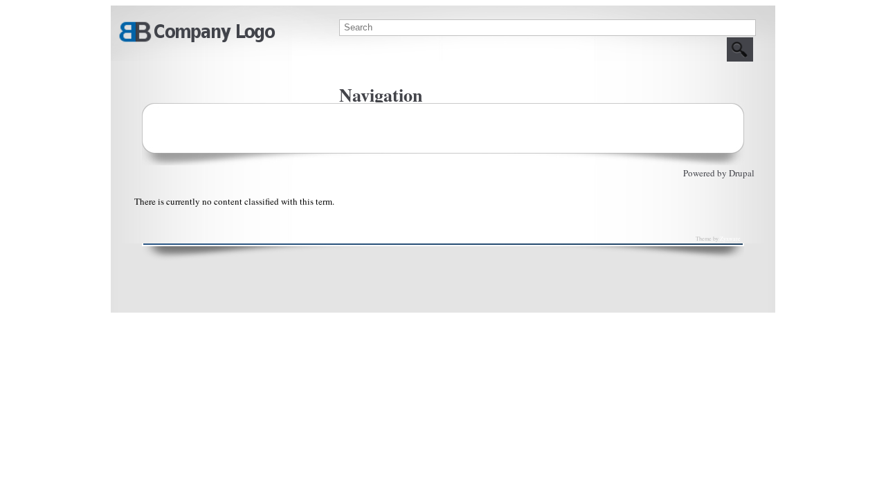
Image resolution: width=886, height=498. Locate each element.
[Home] (196, 40)
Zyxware (730, 238)
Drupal (741, 173)
